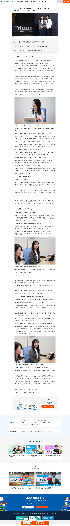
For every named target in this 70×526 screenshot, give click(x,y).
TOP (7, 3)
